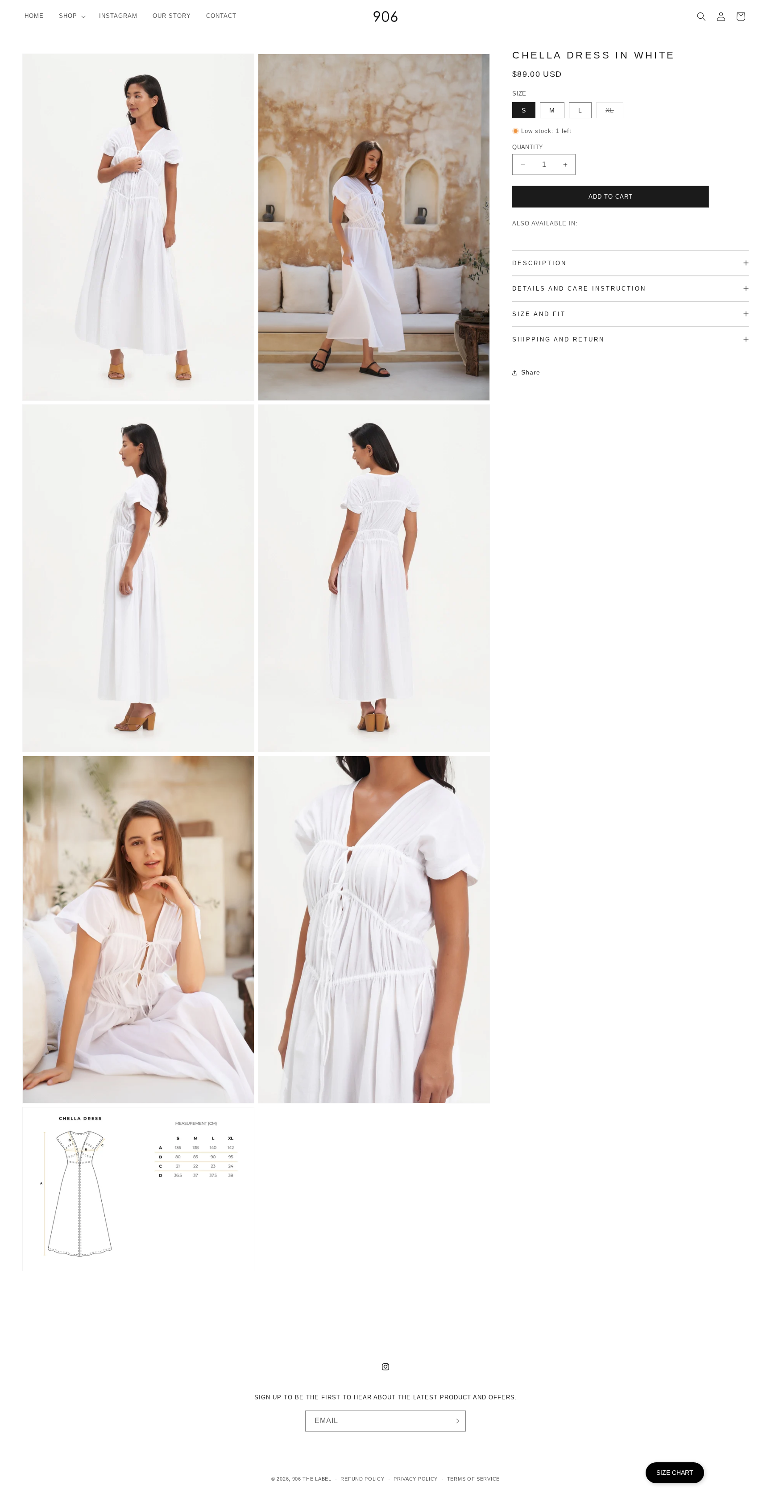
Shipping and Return (558, 339)
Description (539, 263)
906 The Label (312, 1479)
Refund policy (362, 1479)
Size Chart (674, 1472)
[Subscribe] (455, 1421)
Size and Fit (539, 314)
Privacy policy (416, 1479)
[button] (71, 16)
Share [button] (530, 372)
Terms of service (473, 1479)
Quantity (527, 147)
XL (614, 112)
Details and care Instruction (579, 288)
